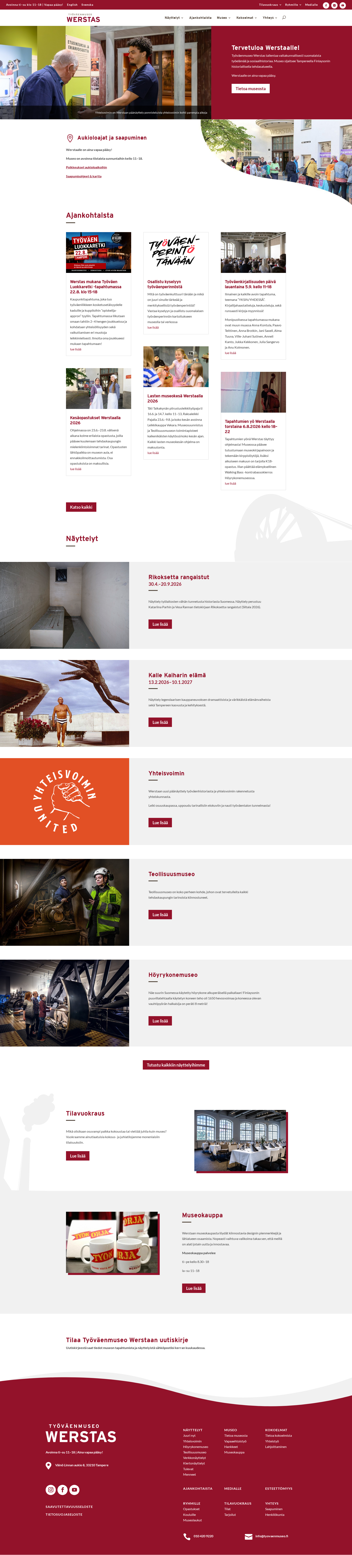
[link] (72, 5)
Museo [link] (222, 17)
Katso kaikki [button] (81, 507)
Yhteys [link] (268, 17)
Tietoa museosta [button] (251, 88)
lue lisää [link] (75, 349)
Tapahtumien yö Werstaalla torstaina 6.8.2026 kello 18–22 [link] (251, 426)
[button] (51, 1490)
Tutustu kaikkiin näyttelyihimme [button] (176, 1064)
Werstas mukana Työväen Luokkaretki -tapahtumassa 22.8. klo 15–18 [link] (95, 286)
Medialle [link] (311, 4)
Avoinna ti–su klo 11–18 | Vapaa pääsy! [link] (34, 4)
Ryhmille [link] (291, 4)
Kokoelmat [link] (244, 17)
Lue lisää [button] (160, 624)
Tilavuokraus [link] (268, 4)
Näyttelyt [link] (172, 17)
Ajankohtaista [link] (200, 17)
